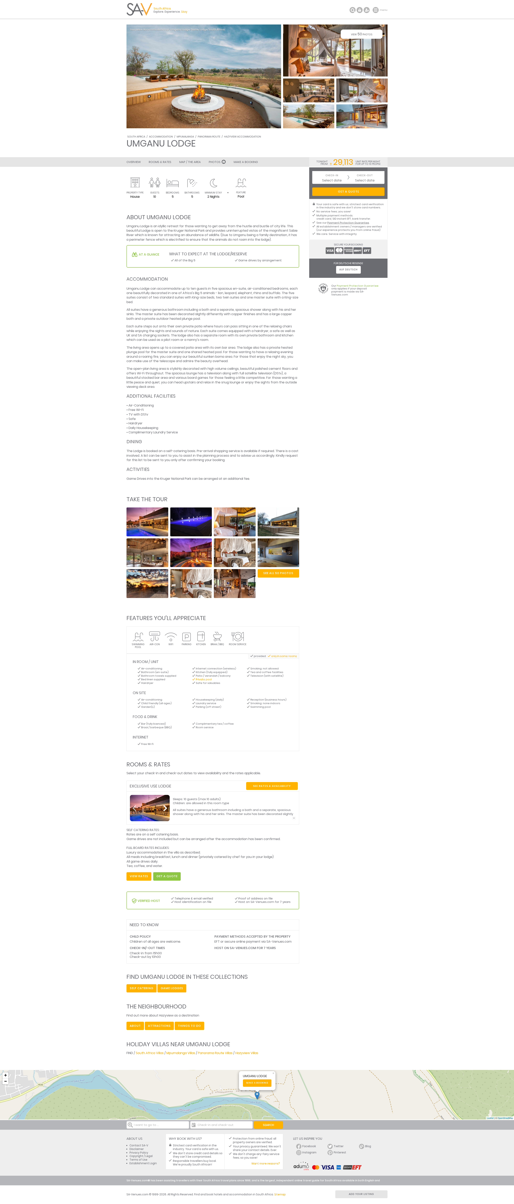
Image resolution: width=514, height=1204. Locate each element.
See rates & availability (272, 786)
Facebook (309, 1146)
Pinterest (340, 1152)
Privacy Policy (139, 1153)
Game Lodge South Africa (207, 29)
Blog (368, 1146)
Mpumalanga (185, 136)
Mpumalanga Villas (180, 1053)
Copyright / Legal (141, 1156)
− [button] (5, 1081)
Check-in (331, 175)
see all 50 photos (278, 573)
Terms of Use (138, 1160)
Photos (214, 162)
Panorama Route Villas (215, 1053)
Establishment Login (143, 1163)
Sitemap (280, 1194)
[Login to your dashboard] (360, 10)
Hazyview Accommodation (242, 136)
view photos (361, 34)
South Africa (136, 136)
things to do (189, 1026)
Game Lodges (172, 988)
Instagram (309, 1152)
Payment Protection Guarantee (348, 222)
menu (376, 10)
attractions (159, 1026)
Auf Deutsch (348, 269)
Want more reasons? (265, 1163)
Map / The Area (190, 162)
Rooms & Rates (160, 162)
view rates (139, 876)
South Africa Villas (150, 1053)
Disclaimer (137, 1149)
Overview (133, 162)
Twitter (339, 1146)
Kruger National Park (189, 230)
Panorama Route (209, 136)
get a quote (166, 876)
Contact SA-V (139, 1145)
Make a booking (257, 1082)
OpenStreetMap (505, 1117)
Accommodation (161, 136)
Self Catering (141, 988)
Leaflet (490, 1117)
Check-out (365, 175)
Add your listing (361, 1194)
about (135, 1026)
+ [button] (5, 1075)
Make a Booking (246, 162)
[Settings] (367, 10)
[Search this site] (353, 10)
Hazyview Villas (246, 1053)
